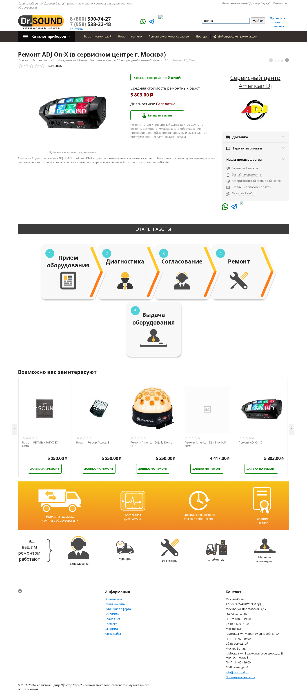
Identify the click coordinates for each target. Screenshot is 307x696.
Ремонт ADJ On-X (250, 442)
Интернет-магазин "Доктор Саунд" (246, 3)
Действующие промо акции (237, 36)
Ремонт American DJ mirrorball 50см (205, 444)
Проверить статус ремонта (277, 22)
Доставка (111, 624)
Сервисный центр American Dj (255, 82)
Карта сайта (113, 634)
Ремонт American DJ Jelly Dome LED (151, 444)
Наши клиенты (115, 604)
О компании (113, 599)
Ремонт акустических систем (169, 36)
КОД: (51, 66)
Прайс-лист (112, 619)
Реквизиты (112, 614)
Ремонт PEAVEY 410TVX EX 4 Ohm (41, 444)
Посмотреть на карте (240, 677)
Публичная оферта (118, 609)
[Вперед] (287, 60)
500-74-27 (90, 18)
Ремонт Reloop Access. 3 (92, 442)
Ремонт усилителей (97, 36)
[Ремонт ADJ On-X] (72, 111)
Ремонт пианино (130, 36)
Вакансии (111, 629)
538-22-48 (90, 24)
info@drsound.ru (237, 672)
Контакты (280, 3)
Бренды (201, 36)
